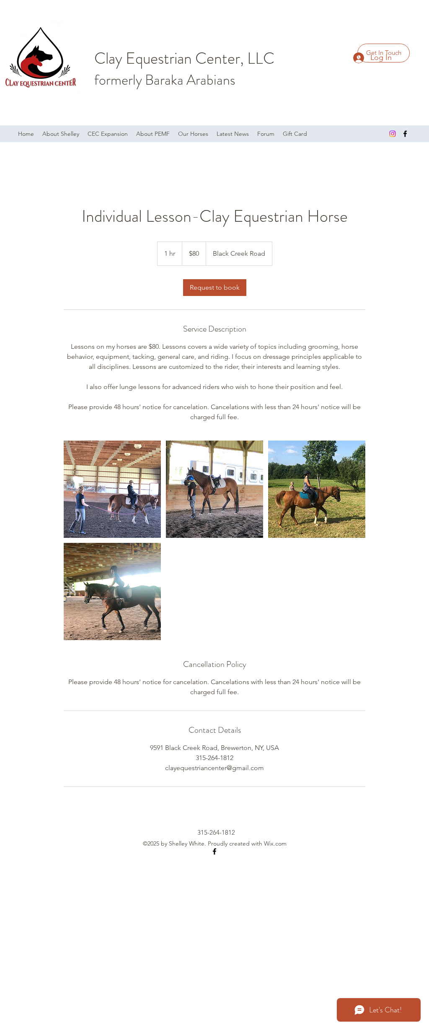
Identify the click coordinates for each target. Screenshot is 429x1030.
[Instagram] (392, 134)
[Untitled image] (112, 489)
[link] (214, 287)
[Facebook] (405, 134)
